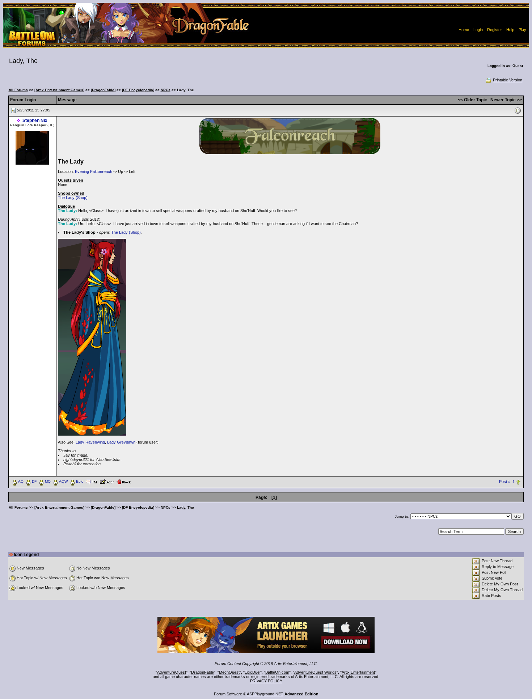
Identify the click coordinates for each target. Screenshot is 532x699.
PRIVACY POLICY (266, 681)
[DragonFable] (103, 90)
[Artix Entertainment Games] (59, 90)
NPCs (165, 90)
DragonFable (202, 672)
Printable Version (507, 80)
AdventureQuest (171, 672)
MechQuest (229, 672)
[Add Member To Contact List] (107, 481)
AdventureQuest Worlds (315, 672)
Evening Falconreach (93, 171)
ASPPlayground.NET (265, 694)
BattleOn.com (277, 672)
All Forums (18, 90)
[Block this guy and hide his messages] (123, 481)
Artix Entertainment (358, 672)
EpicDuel (252, 672)
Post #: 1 (507, 481)
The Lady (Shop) (73, 197)
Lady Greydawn (121, 442)
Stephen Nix (34, 120)
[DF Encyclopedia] (138, 90)
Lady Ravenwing (90, 442)
